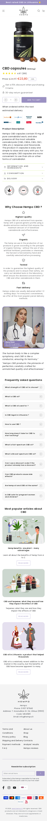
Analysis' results (31, 744)
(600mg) (31, 69)
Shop (26, 733)
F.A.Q (4, 748)
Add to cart (33, 100)
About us (28, 729)
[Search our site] (38, 11)
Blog (26, 737)
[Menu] (3, 11)
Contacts (28, 740)
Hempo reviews (31, 748)
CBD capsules (14, 68)
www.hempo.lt (17, 809)
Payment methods (11, 744)
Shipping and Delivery (12, 740)
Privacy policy (9, 737)
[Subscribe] (40, 773)
